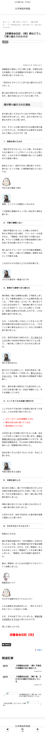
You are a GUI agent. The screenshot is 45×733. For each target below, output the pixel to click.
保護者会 (7, 644)
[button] (40, 454)
